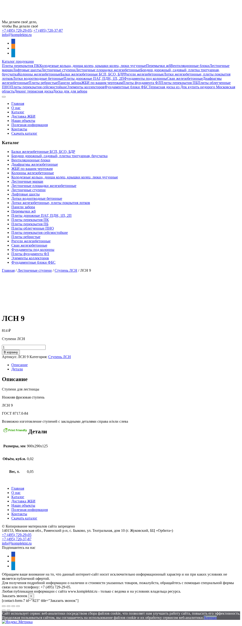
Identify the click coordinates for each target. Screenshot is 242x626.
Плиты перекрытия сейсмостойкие (38, 87)
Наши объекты (23, 121)
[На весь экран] (8, 606)
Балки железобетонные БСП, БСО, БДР (92, 74)
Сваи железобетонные (185, 78)
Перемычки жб (158, 66)
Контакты (19, 129)
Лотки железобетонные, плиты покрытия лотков (50, 203)
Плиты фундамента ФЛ (141, 83)
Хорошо (210, 618)
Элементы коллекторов (85, 87)
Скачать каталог (24, 133)
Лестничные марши (27, 181)
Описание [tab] (19, 365)
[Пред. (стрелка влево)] (4, 610)
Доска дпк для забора (70, 91)
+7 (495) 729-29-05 (16, 30)
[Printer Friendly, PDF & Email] (15, 432)
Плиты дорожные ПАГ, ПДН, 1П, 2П (94, 78)
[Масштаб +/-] (4, 606)
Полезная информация (29, 125)
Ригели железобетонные (144, 74)
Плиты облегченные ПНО (32, 228)
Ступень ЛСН (66, 270)
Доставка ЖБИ (23, 116)
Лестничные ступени (58, 70)
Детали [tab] (17, 369)
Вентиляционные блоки (189, 66)
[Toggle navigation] (4, 97)
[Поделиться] (13, 606)
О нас (16, 108)
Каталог (17, 112)
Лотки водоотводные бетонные (38, 78)
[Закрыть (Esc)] (18, 606)
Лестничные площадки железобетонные (107, 70)
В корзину (11, 352)
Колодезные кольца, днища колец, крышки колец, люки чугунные (92, 66)
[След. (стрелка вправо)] (8, 610)
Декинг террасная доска (33, 91)
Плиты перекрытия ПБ (179, 83)
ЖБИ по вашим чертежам (102, 83)
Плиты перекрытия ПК (20, 66)
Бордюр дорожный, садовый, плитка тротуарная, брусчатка (59, 156)
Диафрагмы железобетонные (34, 164)
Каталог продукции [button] (18, 61)
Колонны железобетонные (39, 74)
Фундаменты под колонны (145, 78)
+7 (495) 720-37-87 (48, 30)
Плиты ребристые (43, 83)
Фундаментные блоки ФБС (126, 87)
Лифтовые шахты (27, 70)
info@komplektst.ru (17, 35)
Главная (17, 104)
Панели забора (69, 83)
